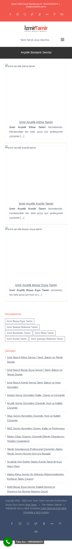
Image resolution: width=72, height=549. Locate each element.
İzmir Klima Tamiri (44, 333)
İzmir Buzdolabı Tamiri (18, 333)
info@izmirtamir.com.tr (36, 7)
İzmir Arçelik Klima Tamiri (36, 122)
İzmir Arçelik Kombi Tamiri (36, 203)
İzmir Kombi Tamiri (17, 339)
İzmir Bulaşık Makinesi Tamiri (22, 327)
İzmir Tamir (31, 504)
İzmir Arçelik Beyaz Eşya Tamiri (36, 285)
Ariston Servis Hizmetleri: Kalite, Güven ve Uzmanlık (36, 395)
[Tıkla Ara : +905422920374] (8, 541)
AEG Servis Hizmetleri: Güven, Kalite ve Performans (36, 428)
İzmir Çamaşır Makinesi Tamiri (47, 339)
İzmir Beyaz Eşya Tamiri (19, 321)
